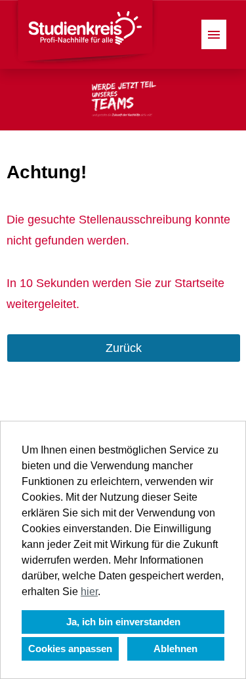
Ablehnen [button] (175, 648)
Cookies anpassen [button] (70, 648)
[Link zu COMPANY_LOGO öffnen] (85, 34)
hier (89, 591)
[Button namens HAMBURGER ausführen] (213, 34)
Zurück (124, 348)
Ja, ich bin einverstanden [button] (123, 621)
